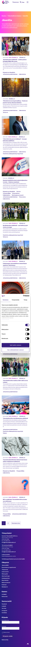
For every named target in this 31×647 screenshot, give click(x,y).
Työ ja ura (5, 112)
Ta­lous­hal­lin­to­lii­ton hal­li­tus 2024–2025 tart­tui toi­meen (15, 381)
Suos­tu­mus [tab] (6, 299)
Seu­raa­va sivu (16, 523)
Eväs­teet (4, 584)
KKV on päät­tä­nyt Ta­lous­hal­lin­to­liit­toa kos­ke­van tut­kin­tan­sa (15, 500)
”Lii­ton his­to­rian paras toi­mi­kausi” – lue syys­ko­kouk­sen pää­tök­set (15, 139)
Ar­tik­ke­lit (4, 594)
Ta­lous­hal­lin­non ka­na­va (14, 16)
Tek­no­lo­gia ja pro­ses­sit (18, 195)
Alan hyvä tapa (6, 576)
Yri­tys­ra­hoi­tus (16, 193)
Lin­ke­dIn (4, 606)
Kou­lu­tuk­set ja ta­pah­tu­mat (9, 567)
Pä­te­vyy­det (5, 574)
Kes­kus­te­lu (4, 596)
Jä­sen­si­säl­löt (5, 565)
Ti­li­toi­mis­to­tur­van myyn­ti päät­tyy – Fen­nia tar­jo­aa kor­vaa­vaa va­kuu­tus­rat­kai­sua (15, 101)
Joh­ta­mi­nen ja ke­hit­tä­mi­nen (10, 74)
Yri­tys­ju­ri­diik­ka (7, 193)
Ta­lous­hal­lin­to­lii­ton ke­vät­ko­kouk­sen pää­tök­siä (15, 418)
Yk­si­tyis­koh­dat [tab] (15, 299)
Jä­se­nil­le (22, 57)
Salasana (4, 626)
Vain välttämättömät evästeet (15, 350)
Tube (5, 608)
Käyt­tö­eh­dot (5, 580)
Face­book (4, 604)
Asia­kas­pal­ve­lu (6, 578)
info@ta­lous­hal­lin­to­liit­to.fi (9, 542)
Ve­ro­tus (18, 191)
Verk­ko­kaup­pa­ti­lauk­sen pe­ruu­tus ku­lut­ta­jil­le (13, 559)
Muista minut (6, 632)
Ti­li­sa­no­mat (15, 2)
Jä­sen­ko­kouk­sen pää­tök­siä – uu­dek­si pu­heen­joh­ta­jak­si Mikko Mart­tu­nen (15, 60)
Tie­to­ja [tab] (25, 299)
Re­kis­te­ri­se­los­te (6, 582)
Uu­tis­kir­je (4, 612)
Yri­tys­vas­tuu (22, 197)
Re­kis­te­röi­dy (5, 639)
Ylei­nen (5, 433)
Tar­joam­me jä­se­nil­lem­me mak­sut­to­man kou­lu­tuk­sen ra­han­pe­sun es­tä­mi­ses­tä (15, 460)
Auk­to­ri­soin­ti (5, 571)
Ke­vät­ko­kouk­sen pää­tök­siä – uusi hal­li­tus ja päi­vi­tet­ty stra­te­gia (15, 226)
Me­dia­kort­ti (5, 587)
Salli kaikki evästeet (15, 345)
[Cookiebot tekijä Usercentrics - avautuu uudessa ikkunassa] (23, 296)
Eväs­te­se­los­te (5, 319)
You (3, 608)
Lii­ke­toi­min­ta (22, 74)
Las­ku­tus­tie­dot (6, 554)
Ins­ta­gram (4, 610)
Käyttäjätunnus (5, 620)
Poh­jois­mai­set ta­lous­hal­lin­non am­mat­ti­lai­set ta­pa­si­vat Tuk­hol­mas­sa (15, 264)
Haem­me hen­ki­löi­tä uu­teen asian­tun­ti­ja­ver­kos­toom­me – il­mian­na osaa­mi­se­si (15, 181)
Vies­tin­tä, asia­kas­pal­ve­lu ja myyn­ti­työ (13, 153)
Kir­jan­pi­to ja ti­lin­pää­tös (9, 72)
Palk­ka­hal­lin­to (6, 195)
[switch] (27, 329)
